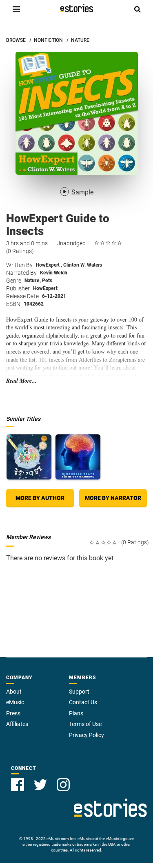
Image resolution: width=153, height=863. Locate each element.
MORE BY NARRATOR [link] (113, 498)
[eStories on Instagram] (63, 784)
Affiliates (17, 724)
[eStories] (76, 8)
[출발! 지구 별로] (29, 456)
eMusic (15, 702)
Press (13, 713)
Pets (47, 280)
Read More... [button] (21, 381)
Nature (32, 280)
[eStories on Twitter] (40, 784)
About (14, 691)
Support (79, 691)
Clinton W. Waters (82, 265)
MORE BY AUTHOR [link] (40, 498)
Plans (76, 713)
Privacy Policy (86, 735)
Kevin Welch (53, 273)
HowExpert (49, 265)
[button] (16, 9)
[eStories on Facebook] (17, 784)
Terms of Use (85, 724)
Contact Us (83, 702)
